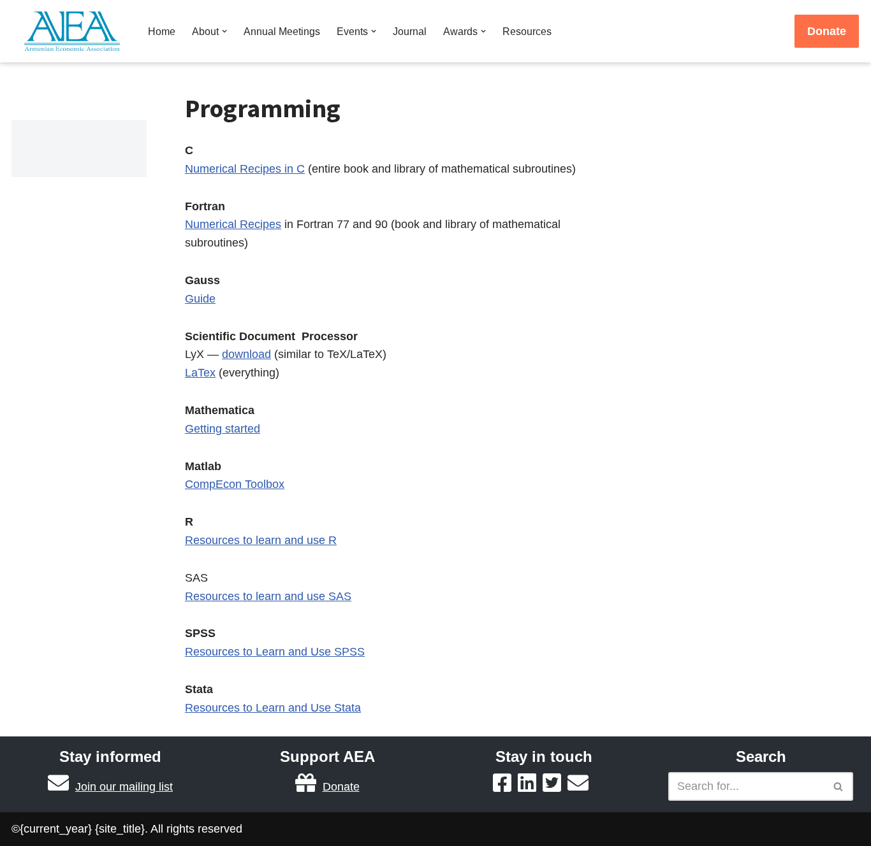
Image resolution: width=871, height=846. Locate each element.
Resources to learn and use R (261, 540)
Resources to (220, 596)
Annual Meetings (282, 31)
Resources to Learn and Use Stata (273, 707)
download (246, 354)
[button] (224, 31)
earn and (282, 596)
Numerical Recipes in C (245, 168)
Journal (410, 31)
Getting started (222, 428)
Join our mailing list (124, 786)
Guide (200, 298)
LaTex (200, 372)
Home (161, 31)
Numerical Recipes (233, 224)
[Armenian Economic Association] (75, 31)
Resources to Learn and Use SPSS (275, 651)
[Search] (838, 786)
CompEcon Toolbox (234, 484)
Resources (527, 31)
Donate (826, 31)
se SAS (332, 596)
